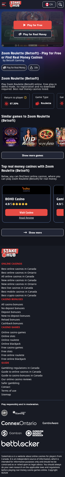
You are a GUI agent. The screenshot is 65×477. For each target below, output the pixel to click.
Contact (5, 387)
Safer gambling (10, 383)
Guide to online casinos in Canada (21, 372)
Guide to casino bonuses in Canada (21, 375)
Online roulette (10, 340)
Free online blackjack (13, 359)
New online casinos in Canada (18, 280)
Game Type (41, 97)
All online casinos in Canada (17, 276)
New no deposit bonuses (15, 316)
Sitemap (6, 394)
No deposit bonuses (13, 308)
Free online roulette (12, 355)
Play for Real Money (34, 34)
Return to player (14, 97)
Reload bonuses (10, 320)
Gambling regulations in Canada (20, 368)
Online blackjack (10, 344)
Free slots (6, 351)
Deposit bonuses (11, 312)
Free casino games (12, 348)
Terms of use (8, 391)
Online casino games (13, 332)
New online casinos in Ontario (18, 284)
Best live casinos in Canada (17, 288)
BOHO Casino (15, 199)
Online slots (8, 336)
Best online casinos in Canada (18, 269)
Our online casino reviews (16, 379)
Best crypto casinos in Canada (18, 295)
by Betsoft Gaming (13, 60)
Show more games (32, 155)
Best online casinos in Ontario (18, 273)
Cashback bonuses (12, 323)
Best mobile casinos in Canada (19, 292)
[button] (25, 97)
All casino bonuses (12, 304)
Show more (35, 232)
